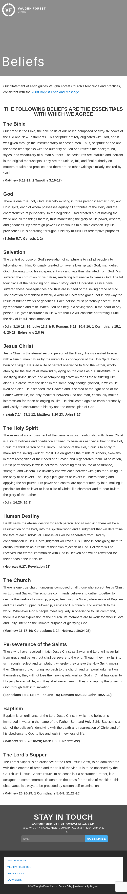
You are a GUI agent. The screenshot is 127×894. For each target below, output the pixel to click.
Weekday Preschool (19, 867)
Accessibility (14, 880)
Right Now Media (16, 860)
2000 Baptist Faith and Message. (56, 92)
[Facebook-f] (54, 832)
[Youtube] (73, 832)
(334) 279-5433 (95, 827)
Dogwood (94, 886)
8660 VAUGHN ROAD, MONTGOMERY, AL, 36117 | (54, 827)
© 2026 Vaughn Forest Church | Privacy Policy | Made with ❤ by (59, 886)
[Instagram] (60, 832)
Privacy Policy (15, 874)
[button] (115, 10)
